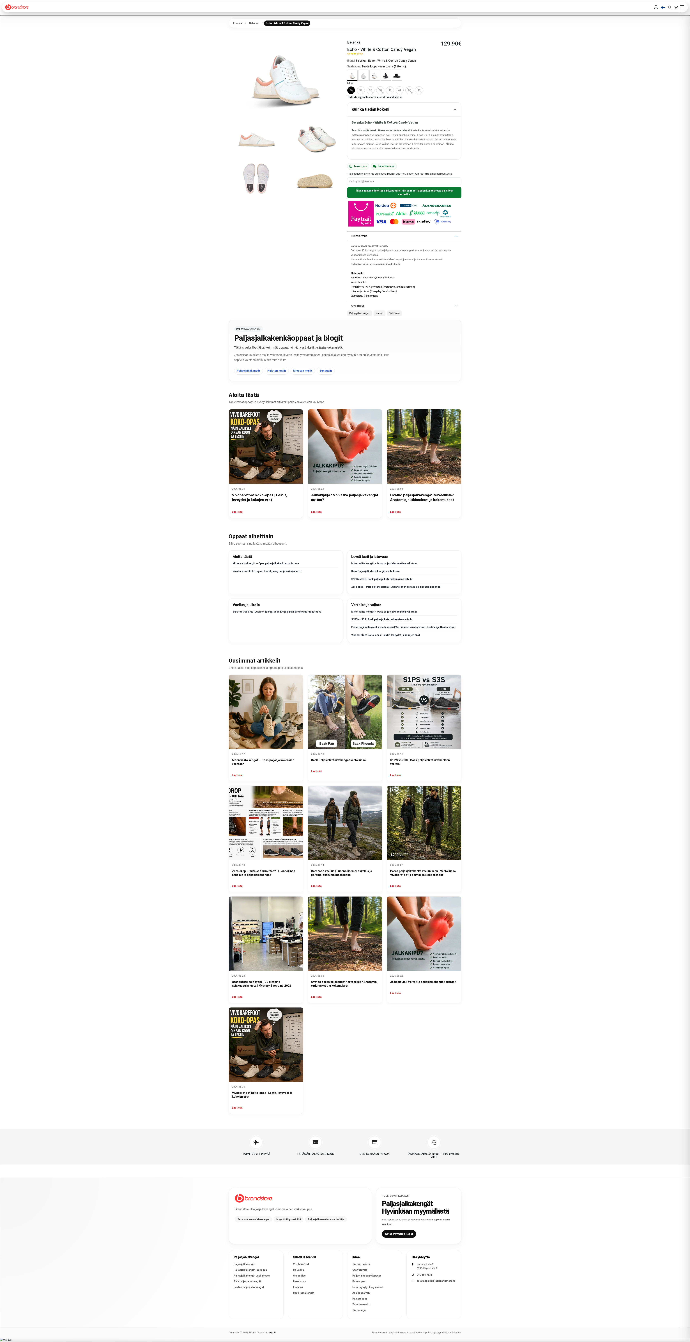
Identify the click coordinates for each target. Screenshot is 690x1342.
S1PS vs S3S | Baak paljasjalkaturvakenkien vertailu (381, 579)
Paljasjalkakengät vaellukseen (252, 1275)
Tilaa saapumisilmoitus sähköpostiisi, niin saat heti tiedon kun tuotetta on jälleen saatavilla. (404, 192)
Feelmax (298, 1287)
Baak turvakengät (303, 1292)
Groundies (299, 1275)
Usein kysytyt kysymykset (367, 1287)
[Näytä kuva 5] (315, 178)
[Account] (656, 7)
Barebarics (299, 1281)
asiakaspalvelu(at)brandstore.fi (436, 1280)
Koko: (350, 82)
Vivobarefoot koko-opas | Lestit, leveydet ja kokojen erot (267, 571)
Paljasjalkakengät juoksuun (250, 1269)
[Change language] (663, 7)
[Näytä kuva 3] (315, 138)
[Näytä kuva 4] (257, 178)
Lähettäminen (386, 166)
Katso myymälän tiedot (399, 1233)
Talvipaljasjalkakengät (247, 1281)
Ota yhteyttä (359, 1269)
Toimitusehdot (361, 1304)
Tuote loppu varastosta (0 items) (384, 66)
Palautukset (359, 1298)
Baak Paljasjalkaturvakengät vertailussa (375, 571)
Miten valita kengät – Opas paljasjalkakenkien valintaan (266, 563)
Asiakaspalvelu (361, 1292)
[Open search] (669, 7)
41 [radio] (399, 90)
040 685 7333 (424, 1274)
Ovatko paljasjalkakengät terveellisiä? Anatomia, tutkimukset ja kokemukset (344, 983)
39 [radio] (380, 90)
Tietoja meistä (361, 1264)
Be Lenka (298, 1269)
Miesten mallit (302, 370)
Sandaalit (325, 370)
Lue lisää (237, 511)
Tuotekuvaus (359, 236)
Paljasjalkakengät (248, 370)
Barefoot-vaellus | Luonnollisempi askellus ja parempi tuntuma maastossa (277, 611)
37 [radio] (360, 90)
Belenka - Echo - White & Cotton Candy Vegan (386, 60)
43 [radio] (419, 90)
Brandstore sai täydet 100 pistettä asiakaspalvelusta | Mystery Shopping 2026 (261, 983)
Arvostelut (357, 306)
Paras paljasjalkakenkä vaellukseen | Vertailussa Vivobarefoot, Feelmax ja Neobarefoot (403, 627)
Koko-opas (360, 166)
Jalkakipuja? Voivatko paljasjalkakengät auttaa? (423, 982)
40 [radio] (389, 90)
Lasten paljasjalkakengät (249, 1287)
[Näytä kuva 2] (257, 138)
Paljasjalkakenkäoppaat (366, 1275)
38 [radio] (370, 90)
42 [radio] (409, 90)
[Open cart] (675, 7)
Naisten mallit (276, 370)
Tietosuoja (359, 1310)
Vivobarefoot (301, 1264)
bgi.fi (272, 1332)
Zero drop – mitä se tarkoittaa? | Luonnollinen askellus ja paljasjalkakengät (396, 586)
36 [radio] (351, 90)
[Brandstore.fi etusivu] (254, 1198)
